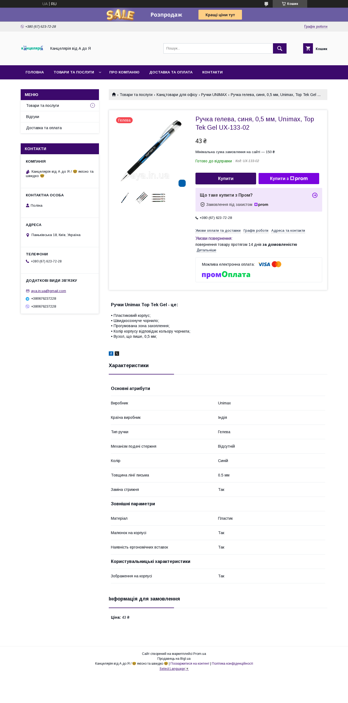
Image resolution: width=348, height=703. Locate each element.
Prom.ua (199, 654)
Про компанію (124, 72)
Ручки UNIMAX (214, 94)
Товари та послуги (74, 72)
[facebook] (111, 354)
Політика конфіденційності (232, 663)
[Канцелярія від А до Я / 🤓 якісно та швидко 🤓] (32, 58)
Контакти (212, 72)
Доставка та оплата (170, 72)
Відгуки (32, 116)
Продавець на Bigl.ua (174, 659)
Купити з (279, 178)
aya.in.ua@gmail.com (48, 291)
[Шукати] (280, 48)
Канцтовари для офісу (177, 94)
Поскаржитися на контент (189, 663)
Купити (226, 178)
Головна (35, 72)
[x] (117, 354)
